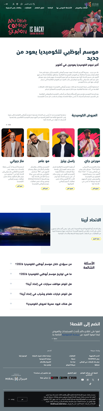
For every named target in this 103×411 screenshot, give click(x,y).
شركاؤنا (97, 365)
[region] (51, 399)
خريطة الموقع (70, 365)
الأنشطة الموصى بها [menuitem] (64, 8)
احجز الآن (45, 188)
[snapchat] (88, 380)
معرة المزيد (96, 239)
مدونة (73, 359)
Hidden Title (69, 351)
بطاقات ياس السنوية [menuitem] (13, 8)
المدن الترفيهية (94, 356)
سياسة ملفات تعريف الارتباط (41, 356)
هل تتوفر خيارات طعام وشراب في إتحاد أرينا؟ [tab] (46, 294)
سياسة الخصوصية (70, 334)
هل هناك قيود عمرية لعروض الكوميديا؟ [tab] (49, 304)
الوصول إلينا (23, 356)
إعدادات (12, 399)
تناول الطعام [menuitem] (39, 8)
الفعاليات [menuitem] (28, 8)
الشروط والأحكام (45, 362)
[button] (21, 4)
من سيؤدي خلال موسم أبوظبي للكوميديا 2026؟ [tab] (43, 264)
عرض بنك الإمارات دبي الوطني (89, 362)
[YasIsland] (73, 378)
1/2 (9, 125)
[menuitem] (6, 4)
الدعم (49, 351)
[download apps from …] (54, 378)
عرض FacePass (93, 359)
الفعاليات (72, 356)
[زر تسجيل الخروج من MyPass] (13, 4)
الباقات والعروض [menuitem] (81, 8)
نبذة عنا (72, 362)
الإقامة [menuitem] (50, 8)
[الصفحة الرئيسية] (14, 377)
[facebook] (98, 380)
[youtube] (82, 380)
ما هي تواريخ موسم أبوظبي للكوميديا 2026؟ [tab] (45, 274)
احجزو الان (70, 188)
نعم (22, 399)
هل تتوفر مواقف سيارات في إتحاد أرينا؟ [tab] (49, 284)
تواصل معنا (47, 365)
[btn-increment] (6, 125)
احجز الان (19, 186)
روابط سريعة (95, 351)
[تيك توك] (90, 384)
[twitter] (93, 380)
